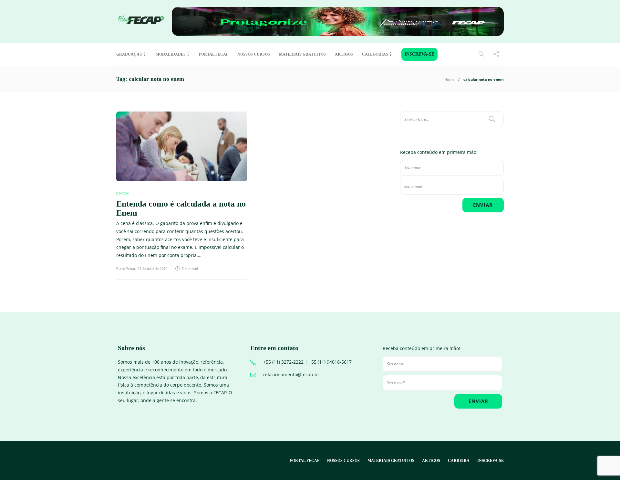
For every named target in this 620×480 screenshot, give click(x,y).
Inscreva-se (419, 54)
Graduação (129, 54)
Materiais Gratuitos (302, 54)
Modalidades (171, 54)
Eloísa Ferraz (126, 269)
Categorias (375, 54)
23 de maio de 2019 (153, 269)
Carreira (459, 460)
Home (449, 79)
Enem (122, 194)
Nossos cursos (253, 54)
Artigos (344, 54)
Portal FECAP (213, 54)
